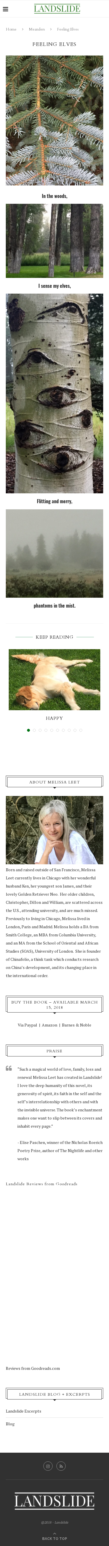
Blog (10, 1424)
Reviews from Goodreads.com (33, 1368)
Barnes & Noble (76, 1025)
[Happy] (54, 679)
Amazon (49, 1025)
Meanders (37, 29)
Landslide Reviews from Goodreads (42, 1184)
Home (11, 29)
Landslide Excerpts (23, 1411)
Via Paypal (27, 1025)
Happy (54, 718)
